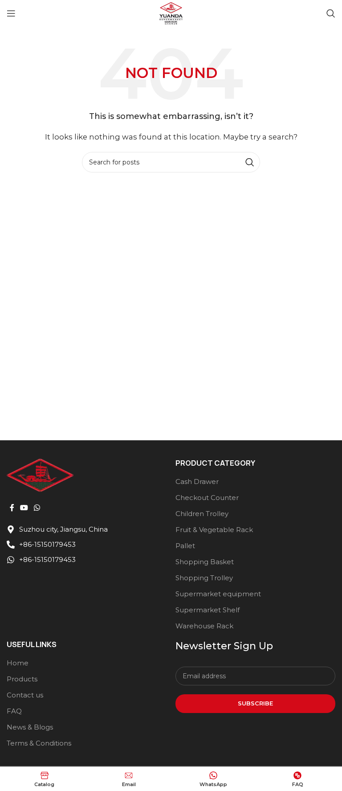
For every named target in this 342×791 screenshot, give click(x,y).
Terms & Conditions (39, 743)
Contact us (25, 695)
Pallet (185, 545)
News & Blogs (30, 727)
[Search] (331, 13)
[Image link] (40, 474)
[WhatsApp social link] (37, 508)
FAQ (14, 711)
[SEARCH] (250, 162)
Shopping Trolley (204, 578)
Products (22, 679)
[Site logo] (171, 12)
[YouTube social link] (24, 508)
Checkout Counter (207, 497)
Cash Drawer (197, 481)
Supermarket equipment (218, 594)
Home (17, 663)
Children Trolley (201, 513)
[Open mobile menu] (11, 13)
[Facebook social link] (12, 508)
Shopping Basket (204, 561)
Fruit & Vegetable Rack (214, 529)
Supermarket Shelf (207, 610)
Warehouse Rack (204, 626)
